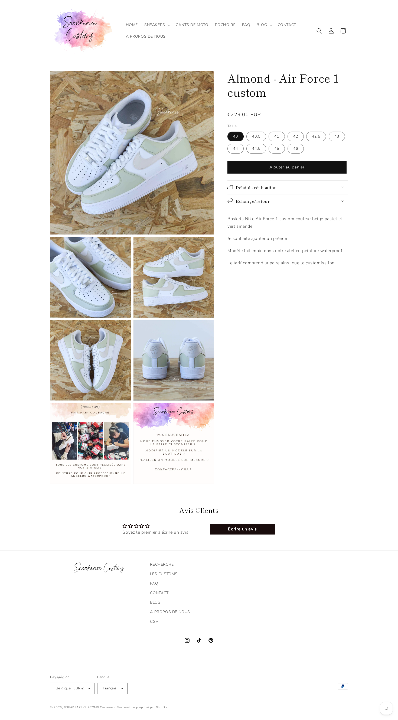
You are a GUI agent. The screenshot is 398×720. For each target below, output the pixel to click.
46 (295, 148)
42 (295, 136)
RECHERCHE (162, 564)
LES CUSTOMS (164, 573)
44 (235, 148)
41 (276, 136)
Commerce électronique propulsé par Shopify (133, 707)
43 (336, 136)
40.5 (256, 136)
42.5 (316, 136)
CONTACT (159, 592)
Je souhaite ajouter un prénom (258, 239)
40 (235, 136)
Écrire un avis (242, 529)
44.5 (256, 148)
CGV (154, 621)
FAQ (154, 583)
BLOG (155, 602)
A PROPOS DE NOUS (170, 611)
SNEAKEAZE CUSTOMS (81, 707)
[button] (156, 25)
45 (276, 148)
